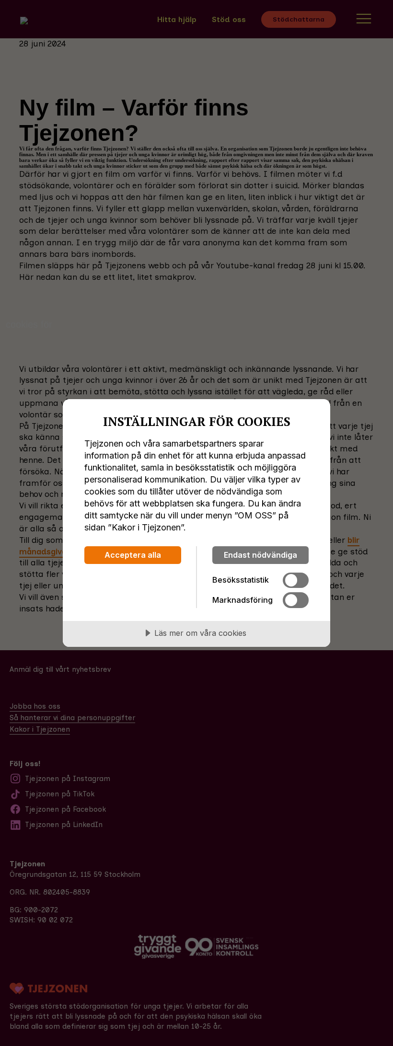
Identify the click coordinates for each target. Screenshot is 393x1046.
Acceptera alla (132, 555)
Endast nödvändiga (260, 555)
